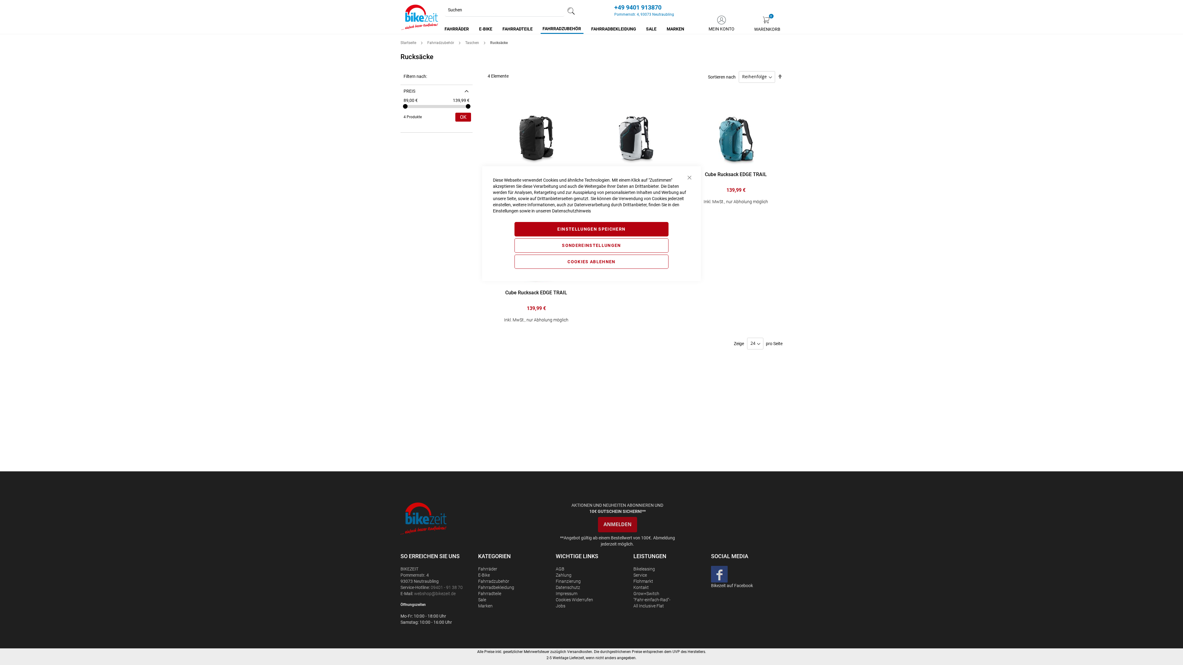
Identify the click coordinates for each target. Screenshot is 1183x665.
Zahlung (563, 575)
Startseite (408, 43)
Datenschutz (568, 587)
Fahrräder (487, 568)
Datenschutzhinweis (571, 210)
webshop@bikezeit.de (435, 593)
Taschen (472, 43)
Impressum (566, 593)
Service (640, 575)
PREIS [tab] (409, 91)
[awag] (438, 518)
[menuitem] (457, 29)
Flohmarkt (643, 581)
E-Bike (484, 575)
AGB (560, 568)
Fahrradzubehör (441, 43)
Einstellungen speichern (591, 229)
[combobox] (504, 10)
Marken (485, 605)
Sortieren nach (722, 76)
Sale (482, 599)
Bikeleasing (644, 568)
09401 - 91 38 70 (447, 587)
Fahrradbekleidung (496, 587)
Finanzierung (568, 581)
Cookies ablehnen (591, 261)
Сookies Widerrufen (574, 599)
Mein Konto (721, 28)
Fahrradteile (489, 593)
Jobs (560, 605)
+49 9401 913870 (637, 7)
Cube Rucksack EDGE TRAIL (736, 174)
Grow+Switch (646, 593)
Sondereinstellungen (591, 245)
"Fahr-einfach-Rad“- (651, 599)
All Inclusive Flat (648, 605)
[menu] (565, 29)
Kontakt (641, 587)
